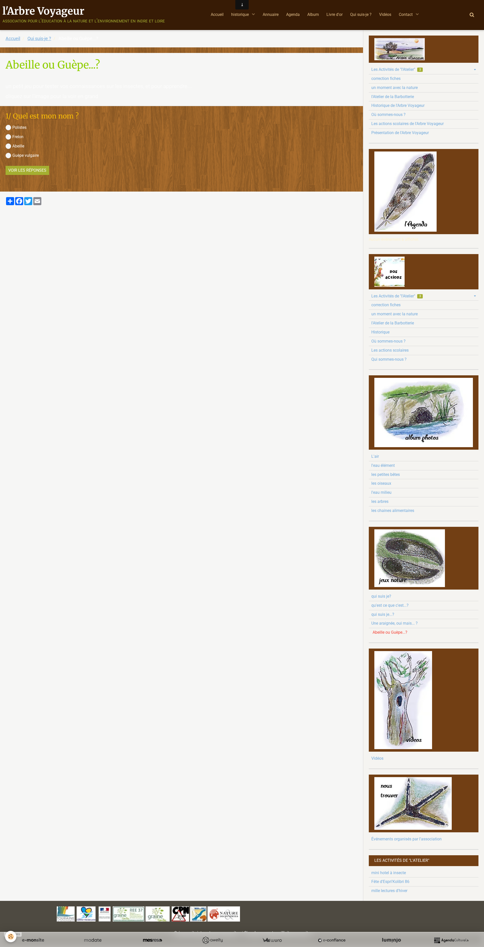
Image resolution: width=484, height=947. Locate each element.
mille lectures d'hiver (389, 890)
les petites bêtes (385, 474)
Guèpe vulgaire (25, 155)
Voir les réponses (27, 170)
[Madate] (93, 940)
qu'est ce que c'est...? (390, 605)
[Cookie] (10, 936)
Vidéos (385, 14)
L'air (375, 456)
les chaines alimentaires (392, 510)
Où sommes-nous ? (388, 114)
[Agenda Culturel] (451, 940)
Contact (406, 14)
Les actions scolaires (390, 350)
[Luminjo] (391, 940)
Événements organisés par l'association (406, 839)
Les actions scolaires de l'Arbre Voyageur (407, 123)
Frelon (17, 136)
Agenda (293, 14)
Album (313, 14)
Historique (380, 332)
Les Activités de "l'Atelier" (396, 69)
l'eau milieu (381, 492)
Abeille (18, 146)
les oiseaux (381, 483)
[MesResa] (152, 940)
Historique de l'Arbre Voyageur (398, 105)
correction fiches (386, 78)
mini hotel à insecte (388, 872)
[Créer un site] (33, 940)
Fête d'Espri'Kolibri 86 (390, 881)
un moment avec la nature (394, 87)
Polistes (19, 127)
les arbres (379, 501)
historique (240, 14)
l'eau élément (383, 465)
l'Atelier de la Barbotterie (392, 96)
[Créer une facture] (272, 940)
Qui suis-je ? (361, 14)
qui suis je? (381, 596)
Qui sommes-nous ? (389, 359)
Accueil (217, 14)
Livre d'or (334, 14)
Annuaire (271, 14)
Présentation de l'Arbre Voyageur (400, 132)
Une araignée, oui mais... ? (394, 623)
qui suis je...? (382, 614)
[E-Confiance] (332, 940)
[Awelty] (212, 940)
